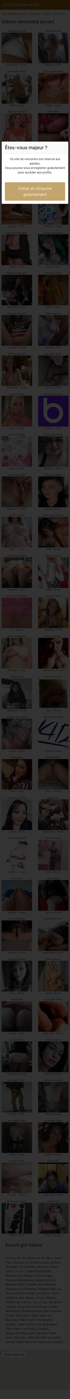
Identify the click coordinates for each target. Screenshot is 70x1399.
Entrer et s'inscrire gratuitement (35, 191)
